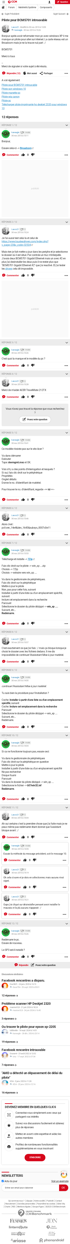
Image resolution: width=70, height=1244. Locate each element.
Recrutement (10, 1204)
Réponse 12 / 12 (10, 923)
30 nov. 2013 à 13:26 (19, 353)
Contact (58, 1201)
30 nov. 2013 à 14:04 (19, 746)
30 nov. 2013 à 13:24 (19, 232)
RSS (13, 1207)
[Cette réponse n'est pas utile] (33, 155)
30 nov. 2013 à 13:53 (19, 553)
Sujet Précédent (12, 14)
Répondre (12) (13, 73)
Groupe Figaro (38, 1207)
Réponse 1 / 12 (9, 125)
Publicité (50, 1201)
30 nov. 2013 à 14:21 (20, 900)
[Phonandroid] (51, 1240)
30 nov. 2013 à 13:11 (19, 135)
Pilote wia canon (10, 96)
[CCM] (12, 2)
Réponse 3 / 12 (9, 342)
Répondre (23, 965)
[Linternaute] (18, 1227)
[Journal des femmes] (18, 1221)
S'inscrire (35, 1157)
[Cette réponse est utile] (23, 155)
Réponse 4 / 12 (9, 374)
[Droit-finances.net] (51, 1227)
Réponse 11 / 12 (10, 807)
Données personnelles (26, 1204)
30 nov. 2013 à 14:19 (20, 872)
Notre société (39, 1201)
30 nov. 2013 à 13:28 (19, 384)
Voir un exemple (60, 1181)
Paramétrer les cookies (46, 1204)
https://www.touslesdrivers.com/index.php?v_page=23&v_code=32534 (25, 243)
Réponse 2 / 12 (9, 222)
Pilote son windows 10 (14, 88)
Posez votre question (37, 419)
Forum (11, 7)
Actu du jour (10, 1181)
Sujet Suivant (59, 14)
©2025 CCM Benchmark (55, 1207)
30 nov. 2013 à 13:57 (19, 642)
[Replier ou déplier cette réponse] (66, 125)
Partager (48, 73)
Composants (46, 7)
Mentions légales (24, 1207)
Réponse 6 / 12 (9, 508)
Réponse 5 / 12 (9, 432)
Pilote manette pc (11, 92)
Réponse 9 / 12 (9, 670)
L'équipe (29, 1201)
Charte (7, 1207)
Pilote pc (6, 100)
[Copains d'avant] (18, 1234)
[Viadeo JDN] (51, 1234)
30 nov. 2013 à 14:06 (20, 849)
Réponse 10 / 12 (10, 735)
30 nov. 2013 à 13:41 (19, 443)
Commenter (12, 155)
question (64, 2)
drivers (8, 268)
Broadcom (25, 148)
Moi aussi (32, 73)
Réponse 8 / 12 (9, 632)
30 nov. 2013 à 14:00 (19, 680)
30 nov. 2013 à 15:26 (32, 30)
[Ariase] (18, 1240)
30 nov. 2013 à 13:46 (19, 518)
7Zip (30, 559)
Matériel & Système (27, 7)
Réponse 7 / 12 (9, 543)
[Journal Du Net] (51, 1221)
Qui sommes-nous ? (16, 1201)
